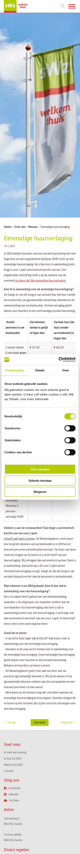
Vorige (12, 722)
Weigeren (40, 491)
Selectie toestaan (40, 480)
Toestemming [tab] (14, 370)
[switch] (70, 428)
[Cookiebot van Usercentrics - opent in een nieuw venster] (59, 359)
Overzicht (39, 722)
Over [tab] (65, 370)
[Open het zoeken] (62, 6)
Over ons (19, 226)
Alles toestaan (40, 469)
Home (7, 226)
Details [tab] (40, 370)
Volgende (66, 722)
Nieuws (32, 226)
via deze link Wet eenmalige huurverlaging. (40, 280)
